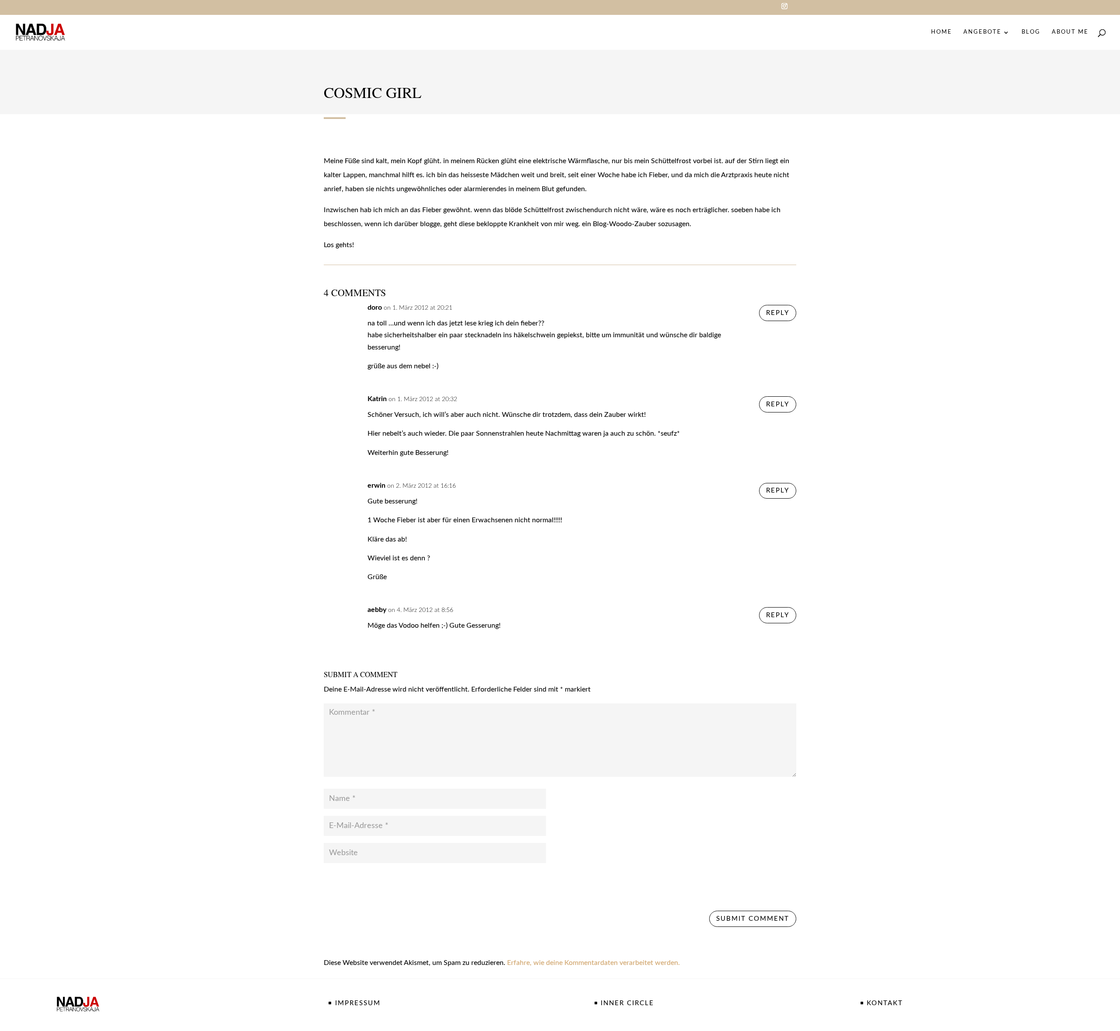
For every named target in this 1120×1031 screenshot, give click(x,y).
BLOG (1031, 32)
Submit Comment (752, 919)
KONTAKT (885, 1003)
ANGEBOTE (982, 32)
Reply (777, 313)
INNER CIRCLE (627, 1003)
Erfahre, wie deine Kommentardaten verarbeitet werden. (593, 962)
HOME (941, 32)
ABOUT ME (1070, 32)
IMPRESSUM (358, 1003)
